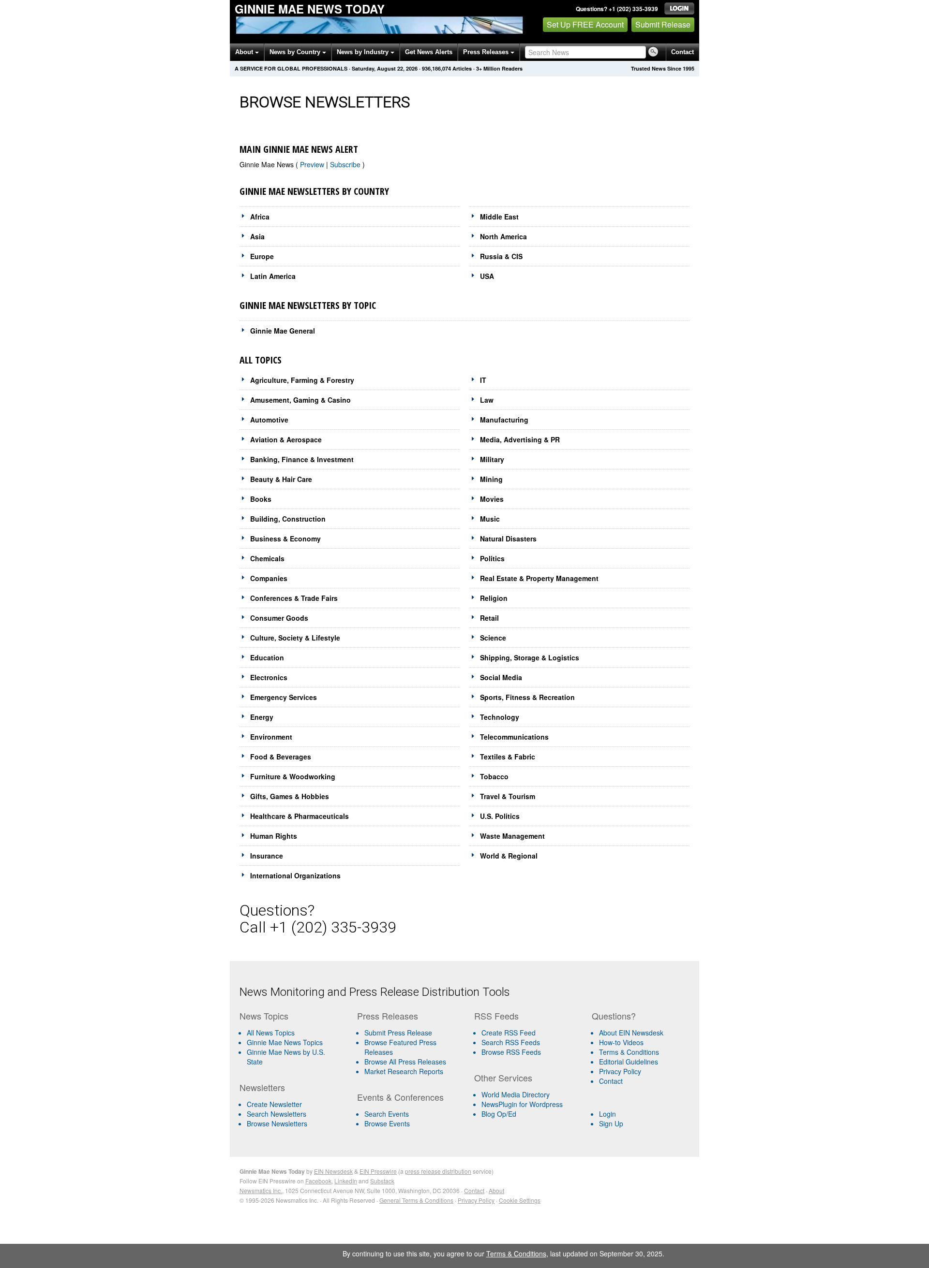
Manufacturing (504, 419)
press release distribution (438, 1171)
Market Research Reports (403, 1071)
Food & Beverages (280, 756)
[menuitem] (294, 1042)
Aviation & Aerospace (286, 439)
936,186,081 (436, 68)
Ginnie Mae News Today (310, 8)
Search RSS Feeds (510, 1042)
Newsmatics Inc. (261, 1190)
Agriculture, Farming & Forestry (302, 380)
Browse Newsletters (277, 1123)
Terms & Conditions (629, 1052)
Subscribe (346, 164)
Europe (262, 256)
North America (503, 236)
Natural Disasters (508, 538)
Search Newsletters (276, 1114)
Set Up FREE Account (585, 24)
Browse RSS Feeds (511, 1052)
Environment (271, 737)
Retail (489, 618)
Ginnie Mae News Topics (285, 1042)
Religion (494, 598)
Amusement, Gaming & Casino (300, 400)
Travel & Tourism (507, 796)
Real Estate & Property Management (539, 578)
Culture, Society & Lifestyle (295, 637)
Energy (261, 717)
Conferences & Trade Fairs (294, 598)
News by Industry (363, 52)
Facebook (318, 1181)
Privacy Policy (620, 1071)
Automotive (269, 419)
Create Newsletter (274, 1104)
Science (493, 637)
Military (492, 459)
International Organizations (295, 875)
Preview (313, 164)
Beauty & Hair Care (281, 479)
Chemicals (267, 558)
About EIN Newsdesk (631, 1032)
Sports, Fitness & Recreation (527, 697)
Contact (682, 52)
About (245, 52)
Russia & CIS (501, 256)
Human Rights (273, 836)
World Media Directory (515, 1094)
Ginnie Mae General (282, 330)
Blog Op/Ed (498, 1114)
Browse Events (387, 1123)
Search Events (386, 1114)
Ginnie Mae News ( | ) (302, 164)
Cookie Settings (519, 1200)
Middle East (499, 216)
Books (260, 499)
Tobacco (494, 776)
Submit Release (662, 24)
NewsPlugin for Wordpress (522, 1104)
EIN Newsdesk (333, 1171)
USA (487, 276)
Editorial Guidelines (628, 1061)
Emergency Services (283, 697)
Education (267, 657)
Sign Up (611, 1123)
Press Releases (486, 52)
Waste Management (512, 836)
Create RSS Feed (508, 1032)
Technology (499, 717)
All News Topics (271, 1032)
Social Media (501, 677)
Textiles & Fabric (507, 756)
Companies (268, 578)
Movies (492, 499)
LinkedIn (345, 1181)
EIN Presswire (378, 1171)
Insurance (266, 855)
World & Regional (509, 855)
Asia (257, 236)
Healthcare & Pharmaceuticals (299, 816)
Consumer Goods (279, 618)
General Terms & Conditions (416, 1200)
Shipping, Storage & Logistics (529, 657)
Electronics (268, 677)
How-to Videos (621, 1042)
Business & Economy (285, 538)
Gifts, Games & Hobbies (289, 796)
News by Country (296, 52)
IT (483, 380)
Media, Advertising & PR (520, 439)
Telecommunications (514, 737)
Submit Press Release (398, 1032)
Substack (382, 1181)
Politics (492, 558)
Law (487, 400)
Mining (491, 479)
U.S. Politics (500, 816)
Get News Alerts (428, 52)
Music (490, 519)
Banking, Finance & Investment (302, 459)
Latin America (273, 276)
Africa (260, 216)
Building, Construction (288, 519)
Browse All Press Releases (405, 1061)
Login (607, 1114)
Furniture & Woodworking (292, 776)
